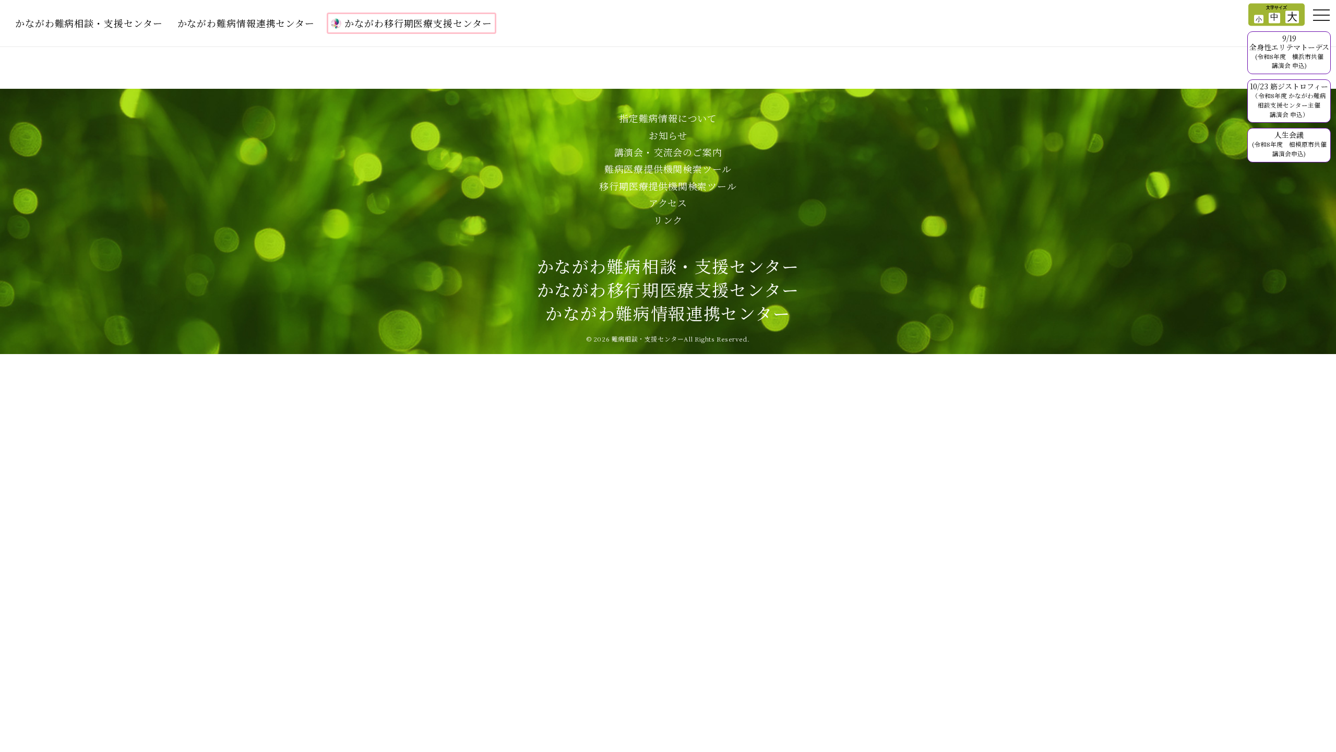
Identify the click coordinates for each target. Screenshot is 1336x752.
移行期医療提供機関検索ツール (667, 186)
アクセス (668, 202)
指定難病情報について (668, 118)
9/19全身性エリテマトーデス (1289, 51)
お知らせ (668, 135)
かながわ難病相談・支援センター (89, 23)
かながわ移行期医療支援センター (418, 23)
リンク (668, 220)
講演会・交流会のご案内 (668, 152)
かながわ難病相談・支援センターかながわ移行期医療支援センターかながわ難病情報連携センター (668, 289)
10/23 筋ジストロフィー (1289, 99)
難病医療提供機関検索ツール (668, 168)
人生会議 (1289, 144)
